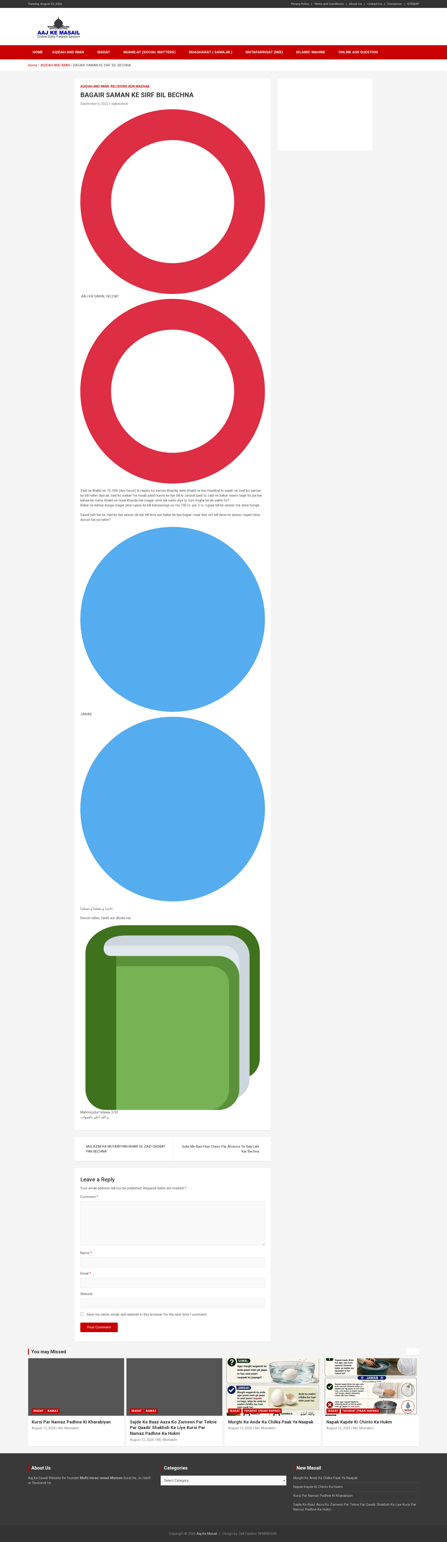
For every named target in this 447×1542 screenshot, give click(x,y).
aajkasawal (119, 104)
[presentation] (409, 1351)
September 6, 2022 (94, 104)
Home (38, 52)
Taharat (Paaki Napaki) (262, 1410)
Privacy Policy (300, 4)
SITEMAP (413, 4)
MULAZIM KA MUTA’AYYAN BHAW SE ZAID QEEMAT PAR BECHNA (126, 1148)
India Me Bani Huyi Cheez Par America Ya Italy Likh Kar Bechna (220, 1148)
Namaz (52, 1410)
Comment (89, 1197)
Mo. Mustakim (68, 1428)
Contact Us (374, 4)
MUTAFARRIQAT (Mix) (264, 52)
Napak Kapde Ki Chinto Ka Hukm (359, 1422)
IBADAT (103, 52)
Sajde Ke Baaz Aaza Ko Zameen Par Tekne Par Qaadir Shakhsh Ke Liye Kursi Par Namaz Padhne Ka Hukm (173, 1427)
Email (85, 1273)
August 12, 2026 (44, 1428)
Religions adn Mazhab (130, 86)
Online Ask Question (358, 52)
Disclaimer (394, 4)
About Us (355, 4)
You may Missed (48, 1351)
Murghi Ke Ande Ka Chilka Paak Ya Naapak (270, 1422)
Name (86, 1253)
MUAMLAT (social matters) (149, 52)
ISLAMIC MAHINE (310, 52)
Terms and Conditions (329, 4)
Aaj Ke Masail (206, 1534)
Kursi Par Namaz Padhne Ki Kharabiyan (71, 1422)
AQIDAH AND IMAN (68, 52)
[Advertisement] (325, 114)
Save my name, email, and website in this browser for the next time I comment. (147, 1314)
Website (86, 1294)
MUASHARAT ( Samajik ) (210, 52)
